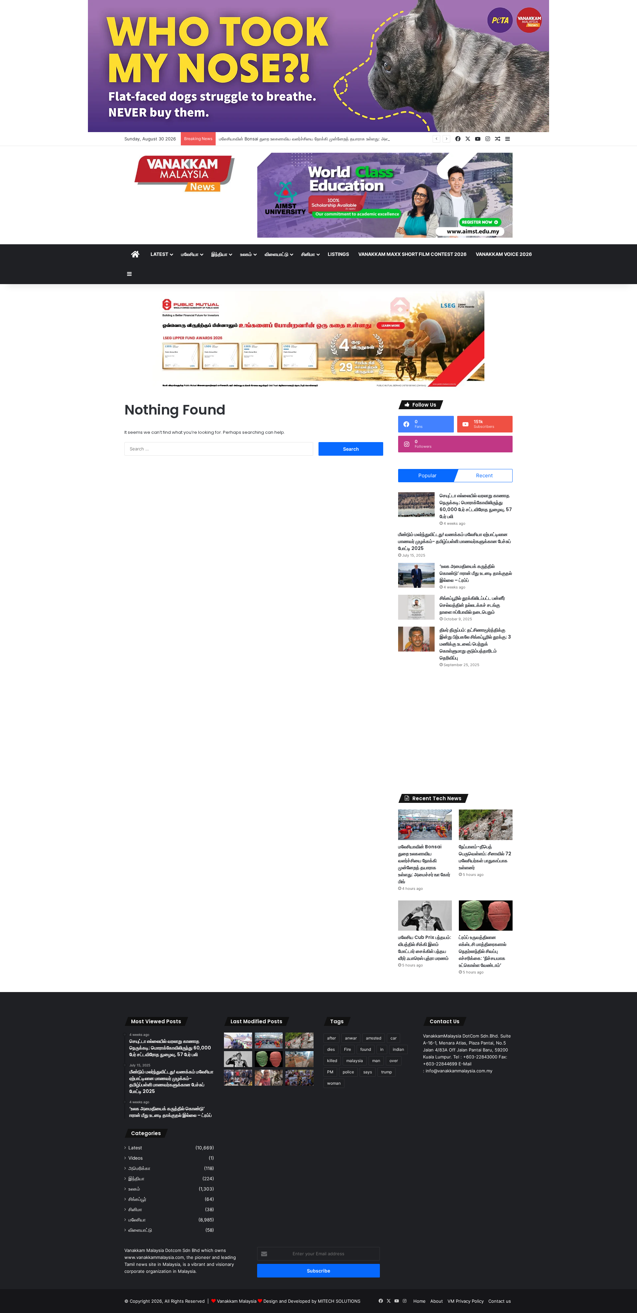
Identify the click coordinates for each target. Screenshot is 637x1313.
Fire (347, 1049)
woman (334, 1083)
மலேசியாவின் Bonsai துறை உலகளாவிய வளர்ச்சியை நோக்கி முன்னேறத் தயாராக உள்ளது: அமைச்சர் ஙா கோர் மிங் (321, 138)
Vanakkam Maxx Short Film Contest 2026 (412, 254)
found (365, 1049)
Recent (484, 475)
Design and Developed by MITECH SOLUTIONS (311, 1301)
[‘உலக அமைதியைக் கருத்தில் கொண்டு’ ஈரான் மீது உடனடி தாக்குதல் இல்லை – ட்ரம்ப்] (416, 575)
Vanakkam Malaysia (237, 1301)
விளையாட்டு (276, 254)
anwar (351, 1038)
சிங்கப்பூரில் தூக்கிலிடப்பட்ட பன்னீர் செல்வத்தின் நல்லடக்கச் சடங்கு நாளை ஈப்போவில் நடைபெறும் (472, 605)
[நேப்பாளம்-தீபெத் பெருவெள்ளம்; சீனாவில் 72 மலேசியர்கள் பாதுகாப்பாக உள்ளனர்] (486, 825)
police (348, 1071)
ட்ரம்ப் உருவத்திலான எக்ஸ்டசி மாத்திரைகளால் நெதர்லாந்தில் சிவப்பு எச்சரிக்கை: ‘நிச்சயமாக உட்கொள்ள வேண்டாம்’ (482, 951)
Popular (427, 475)
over (393, 1060)
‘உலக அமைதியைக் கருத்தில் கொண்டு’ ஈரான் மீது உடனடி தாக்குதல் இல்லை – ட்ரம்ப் (476, 573)
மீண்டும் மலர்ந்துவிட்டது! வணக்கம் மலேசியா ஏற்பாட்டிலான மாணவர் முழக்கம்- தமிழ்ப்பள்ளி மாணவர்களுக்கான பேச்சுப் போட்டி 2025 (454, 541)
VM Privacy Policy (466, 1301)
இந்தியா (219, 254)
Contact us (499, 1301)
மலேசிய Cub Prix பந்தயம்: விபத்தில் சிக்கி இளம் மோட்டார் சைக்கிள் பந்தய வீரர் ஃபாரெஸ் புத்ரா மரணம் (424, 948)
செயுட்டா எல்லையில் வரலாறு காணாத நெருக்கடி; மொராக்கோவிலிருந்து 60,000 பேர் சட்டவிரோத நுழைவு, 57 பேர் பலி (476, 506)
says (367, 1071)
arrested (373, 1038)
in (382, 1049)
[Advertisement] (455, 730)
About (436, 1301)
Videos (135, 1158)
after (331, 1038)
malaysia (354, 1060)
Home (419, 1301)
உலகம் (246, 254)
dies (331, 1049)
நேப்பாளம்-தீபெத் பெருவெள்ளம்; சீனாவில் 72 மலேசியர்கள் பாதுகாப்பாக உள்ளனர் (485, 857)
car (393, 1038)
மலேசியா (189, 254)
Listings (338, 254)
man (376, 1060)
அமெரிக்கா (139, 1168)
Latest (159, 254)
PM (330, 1071)
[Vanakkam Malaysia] (185, 173)
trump (386, 1071)
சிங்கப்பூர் (137, 1199)
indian (398, 1049)
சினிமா (308, 254)
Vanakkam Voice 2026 (504, 254)
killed (332, 1060)
